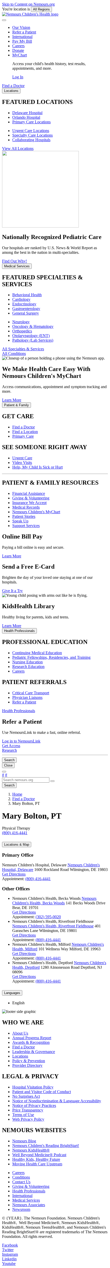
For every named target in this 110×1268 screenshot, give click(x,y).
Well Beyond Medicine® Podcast (39, 1155)
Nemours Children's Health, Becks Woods (54, 900)
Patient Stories (23, 516)
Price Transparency (27, 1110)
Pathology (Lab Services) (32, 340)
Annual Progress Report (31, 1038)
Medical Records (26, 507)
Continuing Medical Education (37, 653)
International (22, 36)
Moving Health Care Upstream (37, 1164)
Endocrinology (24, 304)
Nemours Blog (24, 1141)
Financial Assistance (28, 493)
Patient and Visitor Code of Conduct (41, 1092)
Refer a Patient (24, 32)
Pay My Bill (22, 41)
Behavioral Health (27, 295)
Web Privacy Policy (28, 1119)
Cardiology (21, 299)
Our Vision (21, 27)
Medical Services (26, 1200)
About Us (20, 1033)
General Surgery (25, 313)
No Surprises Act (26, 1096)
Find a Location (25, 431)
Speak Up (20, 521)
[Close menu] (4, 20)
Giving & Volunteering (30, 498)
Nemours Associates (28, 1205)
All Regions (41, 9)
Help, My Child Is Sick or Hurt (37, 467)
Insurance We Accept (29, 502)
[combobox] (25, 780)
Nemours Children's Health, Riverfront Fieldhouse (53, 926)
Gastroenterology (26, 308)
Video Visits (22, 462)
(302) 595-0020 (48, 917)
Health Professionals (28, 1191)
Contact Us (21, 1182)
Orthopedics (22, 331)
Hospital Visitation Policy (32, 1087)
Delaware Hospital (27, 113)
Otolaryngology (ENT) (31, 335)
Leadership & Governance (33, 1051)
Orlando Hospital (26, 117)
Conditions (21, 1177)
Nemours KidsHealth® (31, 1150)
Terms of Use (23, 1115)
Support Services (26, 525)
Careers (18, 46)
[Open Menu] (4, 771)
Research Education (28, 666)
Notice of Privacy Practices (34, 1105)
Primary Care (23, 436)
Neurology (21, 322)
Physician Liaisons (27, 697)
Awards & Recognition (31, 1042)
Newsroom (21, 1209)
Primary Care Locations (31, 122)
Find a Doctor (23, 427)
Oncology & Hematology (32, 326)
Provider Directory (27, 1065)
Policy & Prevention (28, 1061)
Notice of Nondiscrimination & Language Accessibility (56, 1101)
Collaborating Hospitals (31, 140)
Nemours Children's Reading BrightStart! (45, 1145)
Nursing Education (27, 662)
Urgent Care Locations (30, 130)
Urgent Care (22, 458)
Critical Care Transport (30, 693)
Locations (20, 1056)
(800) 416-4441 (38, 879)
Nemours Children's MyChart (36, 512)
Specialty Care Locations (32, 135)
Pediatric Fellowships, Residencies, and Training (51, 657)
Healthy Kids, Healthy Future (36, 1159)
